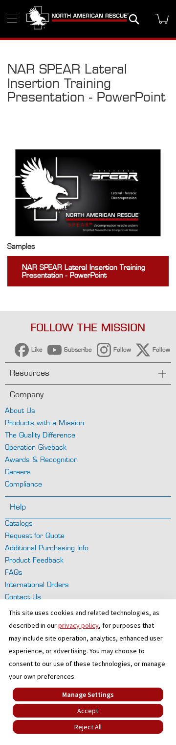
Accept (87, 710)
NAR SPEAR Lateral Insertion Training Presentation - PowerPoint (83, 271)
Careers (18, 471)
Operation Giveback (35, 447)
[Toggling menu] (12, 19)
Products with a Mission (44, 422)
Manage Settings (88, 694)
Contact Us (23, 596)
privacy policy (78, 625)
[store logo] (77, 18)
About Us (20, 410)
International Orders (37, 584)
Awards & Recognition (41, 459)
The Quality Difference (40, 435)
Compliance (23, 484)
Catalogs (19, 523)
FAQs (13, 572)
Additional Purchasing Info (46, 547)
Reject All (88, 726)
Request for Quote (35, 535)
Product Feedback (34, 560)
